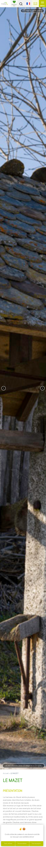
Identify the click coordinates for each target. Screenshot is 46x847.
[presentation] (3, 388)
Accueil (6, 773)
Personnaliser (22, 843)
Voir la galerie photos (34, 11)
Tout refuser (8, 843)
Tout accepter (36, 843)
